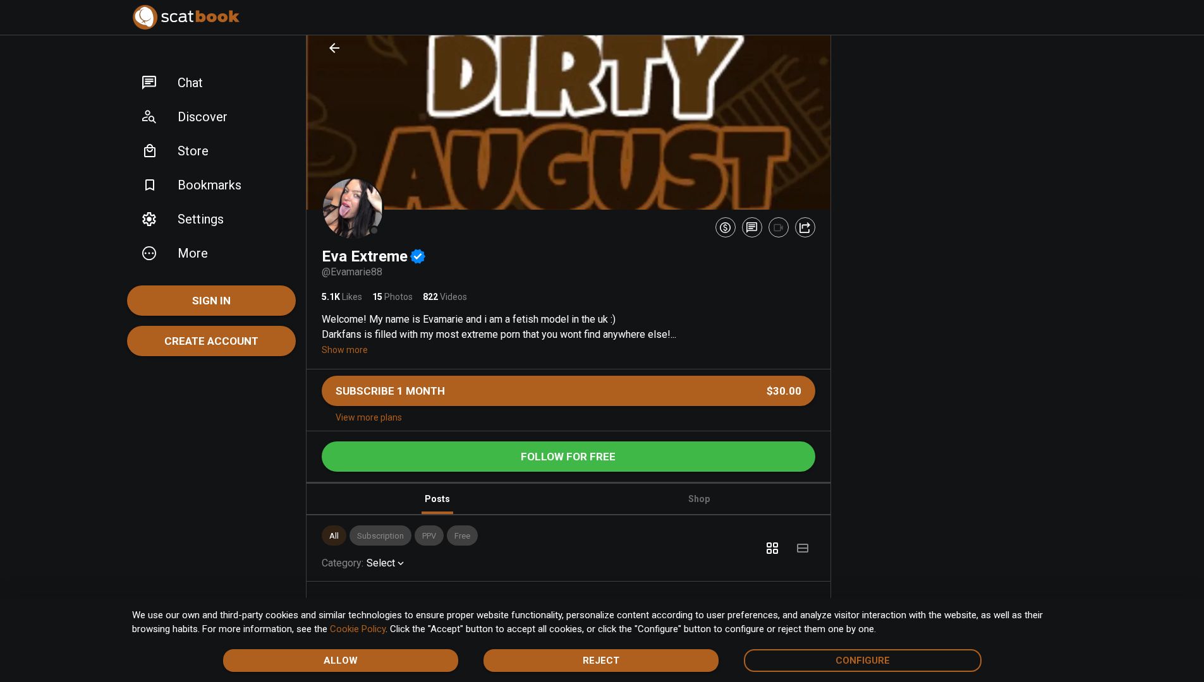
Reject (601, 660)
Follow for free (568, 456)
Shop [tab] (699, 499)
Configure (863, 660)
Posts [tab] (437, 499)
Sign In (211, 300)
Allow (341, 660)
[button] (211, 83)
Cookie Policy (358, 629)
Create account (211, 341)
